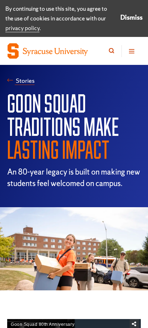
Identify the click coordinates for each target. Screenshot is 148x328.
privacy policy (22, 28)
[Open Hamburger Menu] (131, 51)
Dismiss (131, 17)
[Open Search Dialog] (111, 51)
